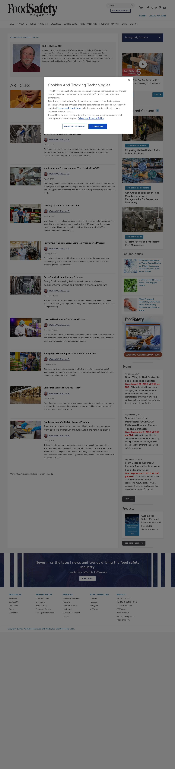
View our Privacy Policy (91, 118)
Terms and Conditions (69, 108)
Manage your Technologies (74, 126)
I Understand (98, 126)
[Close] (129, 80)
